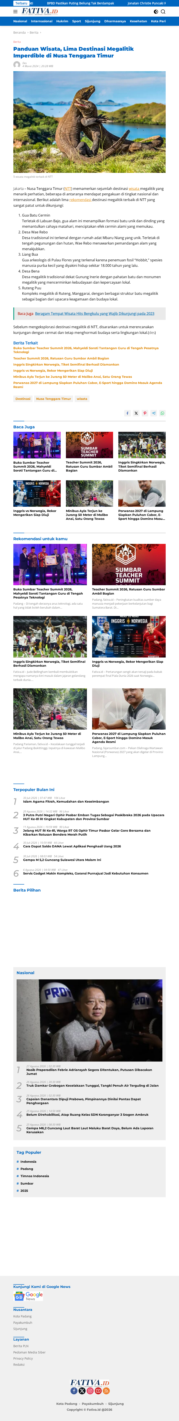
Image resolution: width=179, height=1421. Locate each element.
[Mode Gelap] (155, 11)
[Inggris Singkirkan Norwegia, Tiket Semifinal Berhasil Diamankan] (142, 445)
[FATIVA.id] (39, 11)
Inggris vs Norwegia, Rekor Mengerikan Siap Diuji (53, 371)
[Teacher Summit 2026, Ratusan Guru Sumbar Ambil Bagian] (89, 445)
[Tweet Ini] (136, 413)
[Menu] (16, 11)
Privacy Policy (23, 1358)
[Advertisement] (89, 930)
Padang (27, 1169)
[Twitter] (82, 1391)
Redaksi (19, 1364)
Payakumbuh (22, 1322)
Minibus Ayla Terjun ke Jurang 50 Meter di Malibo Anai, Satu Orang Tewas (72, 377)
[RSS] (106, 1391)
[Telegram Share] (153, 413)
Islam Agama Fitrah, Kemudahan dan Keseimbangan (66, 801)
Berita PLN (21, 1346)
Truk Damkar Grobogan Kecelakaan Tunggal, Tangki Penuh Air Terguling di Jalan (92, 1086)
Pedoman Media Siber (29, 1352)
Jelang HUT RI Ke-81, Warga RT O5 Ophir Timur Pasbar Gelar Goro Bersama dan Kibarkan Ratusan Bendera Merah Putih (87, 832)
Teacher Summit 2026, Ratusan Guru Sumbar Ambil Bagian (61, 358)
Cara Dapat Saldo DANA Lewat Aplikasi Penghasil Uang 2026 (72, 846)
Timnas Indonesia (35, 1176)
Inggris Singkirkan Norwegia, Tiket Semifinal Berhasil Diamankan (66, 364)
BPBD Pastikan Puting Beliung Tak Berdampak (50, 3)
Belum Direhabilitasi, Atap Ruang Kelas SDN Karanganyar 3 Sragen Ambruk (87, 1115)
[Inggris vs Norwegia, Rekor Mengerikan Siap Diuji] (37, 493)
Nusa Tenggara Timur (53, 399)
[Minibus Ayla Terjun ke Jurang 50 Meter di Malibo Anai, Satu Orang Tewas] (89, 493)
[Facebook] (74, 1391)
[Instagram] (90, 1391)
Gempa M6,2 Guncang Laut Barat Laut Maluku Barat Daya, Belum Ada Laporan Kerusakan (89, 1130)
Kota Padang (22, 1316)
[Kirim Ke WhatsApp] (162, 413)
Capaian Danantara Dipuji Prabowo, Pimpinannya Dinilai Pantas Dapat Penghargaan (83, 1101)
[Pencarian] (163, 11)
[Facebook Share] (127, 413)
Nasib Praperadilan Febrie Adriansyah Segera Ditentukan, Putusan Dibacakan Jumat (89, 1072)
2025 (24, 1191)
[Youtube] (98, 1391)
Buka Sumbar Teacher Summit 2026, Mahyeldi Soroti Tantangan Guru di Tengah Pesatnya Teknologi (86, 350)
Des (24, 63)
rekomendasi (80, 199)
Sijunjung (20, 1329)
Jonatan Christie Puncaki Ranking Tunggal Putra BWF (136, 3)
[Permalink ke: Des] (16, 64)
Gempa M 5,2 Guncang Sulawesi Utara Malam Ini (62, 860)
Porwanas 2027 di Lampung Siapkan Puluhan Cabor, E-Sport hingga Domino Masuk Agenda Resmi (87, 385)
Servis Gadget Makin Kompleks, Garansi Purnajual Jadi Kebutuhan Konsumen (85, 873)
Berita (17, 42)
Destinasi (22, 399)
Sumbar (27, 1183)
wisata (134, 188)
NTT (68, 188)
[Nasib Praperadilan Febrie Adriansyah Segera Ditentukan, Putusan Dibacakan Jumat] (89, 1020)
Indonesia (28, 1162)
